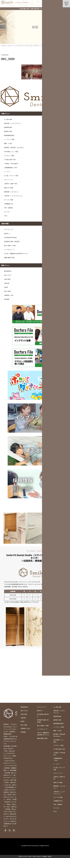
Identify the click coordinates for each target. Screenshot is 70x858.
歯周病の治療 (8, 131)
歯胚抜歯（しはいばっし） (11, 192)
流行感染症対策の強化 (10, 237)
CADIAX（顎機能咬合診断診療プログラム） (16, 253)
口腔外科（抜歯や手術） (11, 184)
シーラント (7, 171)
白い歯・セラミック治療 (11, 175)
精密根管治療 (8, 127)
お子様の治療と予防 (10, 159)
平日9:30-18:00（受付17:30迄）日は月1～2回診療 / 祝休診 (35, 856)
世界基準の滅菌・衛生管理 (11, 241)
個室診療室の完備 (9, 257)
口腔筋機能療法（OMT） (11, 167)
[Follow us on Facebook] (5, 830)
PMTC (6, 216)
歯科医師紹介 (8, 271)
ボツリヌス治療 (8, 200)
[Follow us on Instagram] (14, 830)
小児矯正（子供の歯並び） (11, 163)
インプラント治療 (9, 139)
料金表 (6, 287)
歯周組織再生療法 (9, 135)
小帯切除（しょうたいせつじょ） (13, 196)
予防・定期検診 (8, 208)
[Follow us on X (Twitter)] (9, 830)
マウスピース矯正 (9, 155)
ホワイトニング (8, 179)
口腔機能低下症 (8, 204)
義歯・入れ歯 (8, 143)
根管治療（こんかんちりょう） (13, 123)
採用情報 (6, 299)
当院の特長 (7, 279)
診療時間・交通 (8, 295)
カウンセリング (8, 229)
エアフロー (7, 212)
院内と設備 (7, 291)
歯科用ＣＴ (7, 233)
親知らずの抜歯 (8, 188)
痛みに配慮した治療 (10, 245)
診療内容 (6, 283)
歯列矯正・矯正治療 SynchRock (14, 147)
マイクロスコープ (9, 249)
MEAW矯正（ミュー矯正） (11, 151)
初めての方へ (8, 275)
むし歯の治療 (8, 119)
